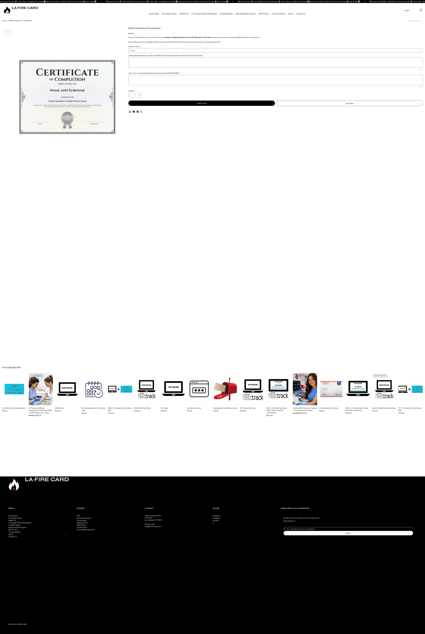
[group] (212, 395)
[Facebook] (133, 111)
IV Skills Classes (14, 525)
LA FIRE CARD (25, 8)
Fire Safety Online (15, 518)
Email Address (289, 521)
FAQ (78, 516)
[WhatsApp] (130, 111)
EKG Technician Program (17, 527)
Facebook (216, 516)
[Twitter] (141, 111)
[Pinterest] (137, 111)
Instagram (216, 518)
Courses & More (14, 532)
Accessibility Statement (86, 530)
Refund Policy (82, 525)
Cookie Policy (82, 527)
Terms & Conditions (84, 518)
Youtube (216, 520)
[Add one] (139, 95)
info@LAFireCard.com (153, 526)
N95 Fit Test (13, 530)
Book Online (13, 516)
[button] (421, 10)
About (11, 534)
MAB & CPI (12, 520)
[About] (65, 534)
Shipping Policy (82, 523)
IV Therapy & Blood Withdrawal (20, 523)
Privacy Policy (82, 520)
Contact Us (13, 537)
